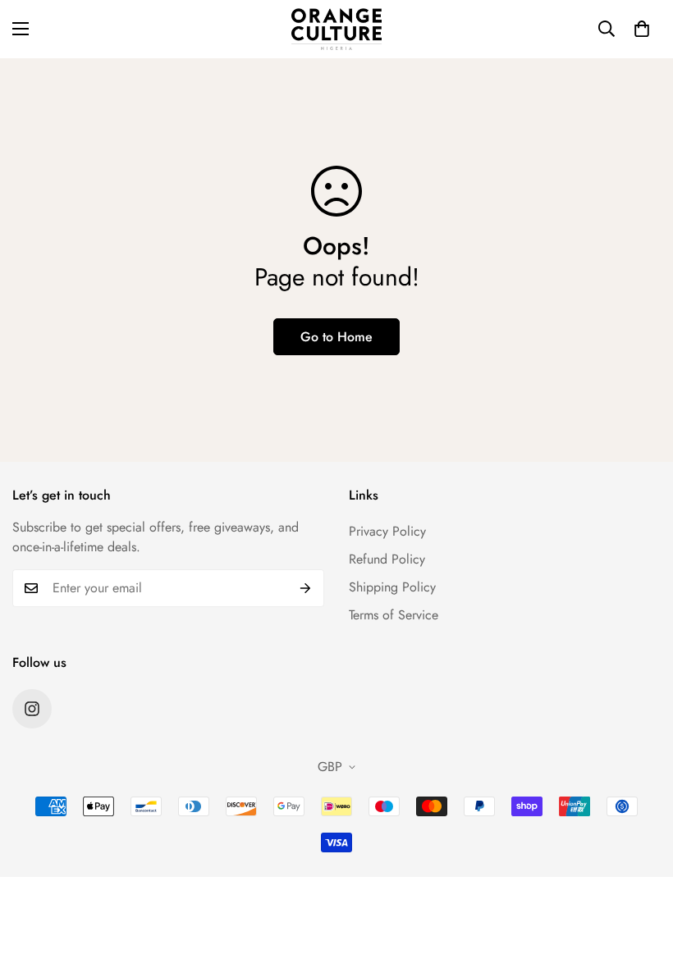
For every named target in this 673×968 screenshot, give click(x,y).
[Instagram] (32, 708)
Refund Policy (387, 559)
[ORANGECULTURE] (336, 29)
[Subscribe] (305, 588)
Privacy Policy (387, 531)
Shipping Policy (392, 587)
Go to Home (336, 336)
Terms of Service (393, 614)
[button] (642, 29)
